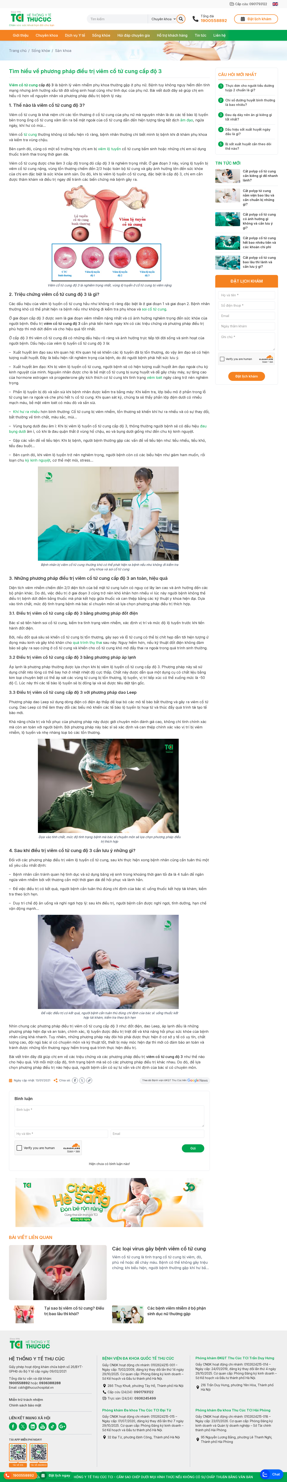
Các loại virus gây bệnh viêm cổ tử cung (159, 1249)
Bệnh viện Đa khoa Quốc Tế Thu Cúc (138, 1358)
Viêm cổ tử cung (23, 85)
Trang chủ (17, 50)
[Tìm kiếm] (180, 18)
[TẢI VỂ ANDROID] (39, 1452)
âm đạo (186, 120)
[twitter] (82, 1080)
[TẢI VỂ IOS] (18, 1452)
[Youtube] (43, 1426)
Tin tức (200, 35)
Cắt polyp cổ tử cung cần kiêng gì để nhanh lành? (260, 175)
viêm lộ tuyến (109, 149)
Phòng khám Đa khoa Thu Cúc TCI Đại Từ (136, 1410)
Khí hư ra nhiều (26, 411)
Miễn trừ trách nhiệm (26, 1399)
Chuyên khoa (47, 35)
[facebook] (75, 1080)
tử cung (30, 134)
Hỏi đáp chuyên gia (133, 35)
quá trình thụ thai (87, 642)
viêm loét (154, 377)
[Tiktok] (52, 1426)
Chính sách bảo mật (25, 1405)
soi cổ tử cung (154, 309)
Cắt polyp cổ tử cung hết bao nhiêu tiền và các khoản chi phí (259, 242)
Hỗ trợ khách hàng (172, 35)
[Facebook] (13, 1426)
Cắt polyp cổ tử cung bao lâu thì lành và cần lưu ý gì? (259, 262)
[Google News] (62, 1426)
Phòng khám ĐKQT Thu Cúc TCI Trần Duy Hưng (235, 1358)
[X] (23, 1426)
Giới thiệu (20, 35)
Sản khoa (63, 50)
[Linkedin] (33, 1426)
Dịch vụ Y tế (75, 35)
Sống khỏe (101, 35)
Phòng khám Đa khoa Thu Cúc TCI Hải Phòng (233, 1410)
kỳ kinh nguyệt (37, 460)
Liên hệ (219, 35)
